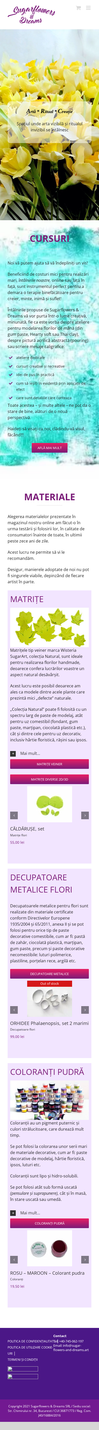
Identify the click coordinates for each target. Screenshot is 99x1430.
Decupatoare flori (22, 1029)
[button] (49, 753)
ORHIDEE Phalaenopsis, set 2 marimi (49, 1023)
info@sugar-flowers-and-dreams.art (71, 1354)
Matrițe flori (18, 835)
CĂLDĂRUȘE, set (27, 829)
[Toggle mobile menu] (88, 7)
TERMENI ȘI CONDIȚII (23, 1366)
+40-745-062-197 (71, 1348)
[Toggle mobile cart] (78, 7)
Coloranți (16, 1286)
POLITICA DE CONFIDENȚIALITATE (32, 1348)
